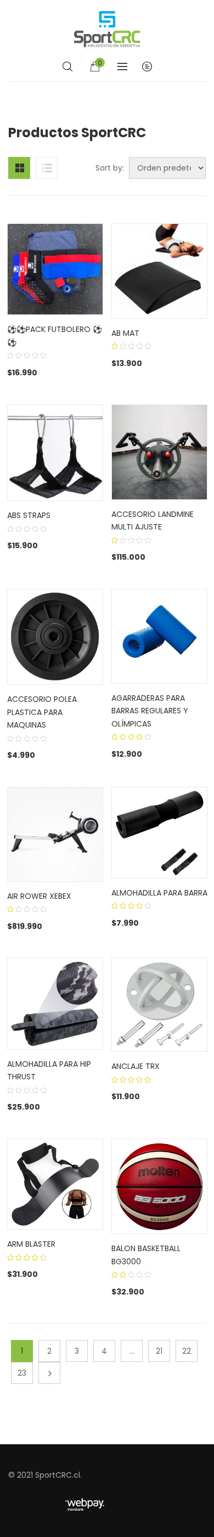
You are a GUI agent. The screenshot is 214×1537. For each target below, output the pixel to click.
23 (22, 1372)
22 (186, 1350)
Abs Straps (28, 515)
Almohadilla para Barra (159, 892)
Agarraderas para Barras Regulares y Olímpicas (149, 711)
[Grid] (19, 168)
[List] (47, 168)
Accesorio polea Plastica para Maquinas (42, 712)
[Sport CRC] (107, 29)
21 (159, 1350)
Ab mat (125, 333)
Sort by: (109, 167)
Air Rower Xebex (39, 896)
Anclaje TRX (135, 1066)
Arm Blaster (31, 1243)
